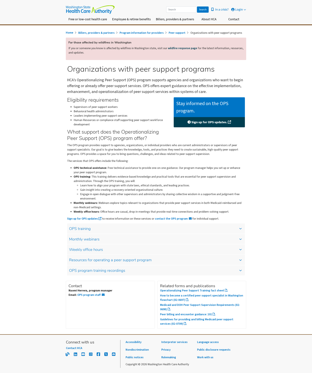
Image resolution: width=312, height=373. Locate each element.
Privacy (166, 350)
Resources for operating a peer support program (110, 260)
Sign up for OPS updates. (209, 122)
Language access (208, 342)
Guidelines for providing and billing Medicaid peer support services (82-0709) (196, 321)
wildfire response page (182, 48)
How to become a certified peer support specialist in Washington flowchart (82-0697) (201, 298)
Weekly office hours (86, 250)
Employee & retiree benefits (131, 19)
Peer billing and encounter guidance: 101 (186, 314)
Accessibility (134, 342)
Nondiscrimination (137, 350)
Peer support (177, 33)
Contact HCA (74, 348)
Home (69, 33)
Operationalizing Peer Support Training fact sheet (192, 291)
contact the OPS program (171, 219)
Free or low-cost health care (87, 19)
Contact (233, 19)
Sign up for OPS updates (82, 219)
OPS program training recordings (97, 271)
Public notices (134, 357)
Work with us (205, 357)
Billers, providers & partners (175, 19)
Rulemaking (168, 357)
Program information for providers (142, 33)
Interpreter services (174, 342)
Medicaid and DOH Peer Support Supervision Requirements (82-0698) (200, 307)
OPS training (80, 229)
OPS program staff (89, 295)
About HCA (209, 19)
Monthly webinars (84, 239)
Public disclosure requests (213, 350)
